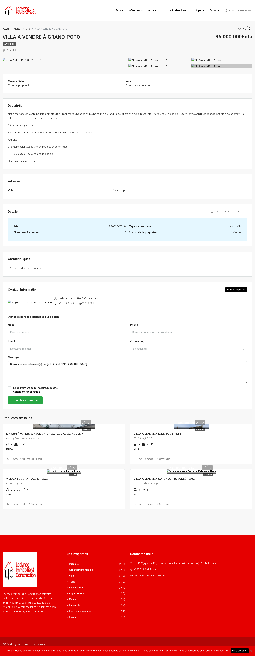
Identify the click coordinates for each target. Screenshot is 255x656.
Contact (214, 10)
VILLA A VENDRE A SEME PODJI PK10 (157, 434)
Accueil (120, 10)
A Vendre (134, 10)
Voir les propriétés (236, 289)
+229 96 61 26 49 (67, 302)
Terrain (73, 581)
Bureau (73, 617)
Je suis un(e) (138, 341)
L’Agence (199, 10)
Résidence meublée (80, 611)
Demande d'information (25, 400)
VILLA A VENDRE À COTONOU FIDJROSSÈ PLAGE (165, 479)
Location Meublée (176, 10)
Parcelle (74, 564)
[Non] (250, 651)
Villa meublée (76, 587)
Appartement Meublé (81, 569)
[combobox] (188, 348)
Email (11, 341)
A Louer (152, 10)
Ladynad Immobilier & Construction (26, 459)
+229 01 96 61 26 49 (239, 10)
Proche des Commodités (27, 268)
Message (13, 357)
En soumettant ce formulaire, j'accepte (35, 390)
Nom (11, 324)
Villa (71, 575)
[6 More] (211, 66)
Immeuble (74, 605)
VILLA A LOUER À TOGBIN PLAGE (27, 479)
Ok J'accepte (239, 650)
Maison (73, 599)
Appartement (76, 593)
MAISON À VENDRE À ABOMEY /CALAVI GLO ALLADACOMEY (44, 434)
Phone (134, 324)
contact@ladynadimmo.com (149, 575)
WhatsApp (88, 302)
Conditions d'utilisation (26, 391)
